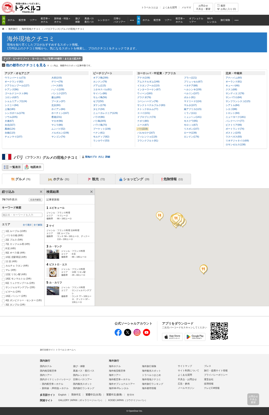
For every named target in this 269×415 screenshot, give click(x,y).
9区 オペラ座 (15, 252)
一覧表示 (15, 167)
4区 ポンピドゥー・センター (24, 300)
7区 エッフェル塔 (18, 244)
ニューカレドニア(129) (105, 113)
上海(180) (10, 109)
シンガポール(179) (15, 113)
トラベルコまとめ (151, 375)
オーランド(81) (234, 81)
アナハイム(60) (234, 77)
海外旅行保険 (149, 366)
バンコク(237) (59, 93)
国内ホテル (46, 366)
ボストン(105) (233, 132)
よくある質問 (170, 7)
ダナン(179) (99, 105)
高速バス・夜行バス (83, 370)
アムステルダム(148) (148, 81)
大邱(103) (56, 77)
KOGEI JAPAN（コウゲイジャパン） (127, 400)
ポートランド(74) (235, 128)
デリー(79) (57, 81)
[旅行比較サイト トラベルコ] (3, 29)
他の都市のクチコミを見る (49, 65)
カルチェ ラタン (17, 265)
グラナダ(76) (144, 97)
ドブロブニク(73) (146, 117)
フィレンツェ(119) (147, 136)
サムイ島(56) (100, 97)
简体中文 (76, 394)
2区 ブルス (14, 239)
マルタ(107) (190, 105)
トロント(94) (232, 113)
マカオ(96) (57, 121)
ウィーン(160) (144, 93)
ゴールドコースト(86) (16, 93)
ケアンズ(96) (12, 89)
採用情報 (208, 383)
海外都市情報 (149, 388)
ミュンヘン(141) (192, 117)
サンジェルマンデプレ (20, 287)
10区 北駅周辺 (16, 257)
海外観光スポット (151, 370)
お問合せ (203, 7)
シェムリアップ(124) (16, 101)
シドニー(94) (12, 105)
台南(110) (10, 132)
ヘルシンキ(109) (192, 89)
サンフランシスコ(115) (238, 101)
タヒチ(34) (99, 109)
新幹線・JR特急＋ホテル (55, 388)
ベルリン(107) (191, 93)
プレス (207, 366)
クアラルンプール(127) (17, 85)
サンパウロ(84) (234, 97)
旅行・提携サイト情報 (216, 370)
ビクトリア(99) (234, 125)
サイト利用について (188, 370)
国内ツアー (46, 375)
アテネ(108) (143, 77)
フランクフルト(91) (147, 140)
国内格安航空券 (48, 370)
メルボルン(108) (60, 132)
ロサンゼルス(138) (236, 144)
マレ (11, 270)
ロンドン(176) (191, 136)
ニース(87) (143, 125)
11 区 (11, 261)
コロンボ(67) (12, 97)
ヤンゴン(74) (58, 136)
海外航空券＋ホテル (119, 379)
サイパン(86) (100, 93)
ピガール (13, 291)
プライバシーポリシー (216, 375)
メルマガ (186, 7)
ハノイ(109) (57, 89)
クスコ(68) (231, 89)
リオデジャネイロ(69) (237, 140)
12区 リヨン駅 (16, 274)
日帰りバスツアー (82, 379)
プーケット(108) (102, 128)
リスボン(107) (191, 128)
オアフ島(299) (100, 77)
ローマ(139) (190, 132)
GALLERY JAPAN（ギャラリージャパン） (80, 400)
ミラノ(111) (190, 113)
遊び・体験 (79, 366)
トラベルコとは (149, 7)
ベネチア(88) (191, 85)
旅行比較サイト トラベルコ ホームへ (58, 350)
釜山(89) (55, 97)
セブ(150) (98, 101)
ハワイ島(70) (100, 125)
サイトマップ (185, 366)
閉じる (40, 191)
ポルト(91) (189, 97)
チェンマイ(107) (13, 136)
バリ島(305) (99, 121)
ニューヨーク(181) (236, 117)
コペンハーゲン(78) (147, 101)
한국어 (130, 394)
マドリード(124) (192, 101)
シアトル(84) (232, 105)
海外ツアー (115, 375)
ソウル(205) (11, 117)
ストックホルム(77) (147, 109)
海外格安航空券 (117, 370)
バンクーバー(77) (235, 121)
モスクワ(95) (191, 121)
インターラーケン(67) (148, 89)
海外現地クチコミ (31, 38)
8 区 (11, 248)
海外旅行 (114, 360)
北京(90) (55, 105)
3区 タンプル (15, 304)
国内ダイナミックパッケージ (55, 379)
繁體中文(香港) (114, 394)
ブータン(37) (58, 101)
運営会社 (208, 379)
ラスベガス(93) (234, 136)
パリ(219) (142, 128)
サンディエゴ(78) (235, 93)
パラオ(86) (99, 117)
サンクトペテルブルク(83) (151, 105)
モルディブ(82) (101, 136)
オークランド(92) (14, 81)
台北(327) (10, 125)
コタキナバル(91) (102, 89)
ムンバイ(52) (58, 128)
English (62, 394)
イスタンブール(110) (148, 85)
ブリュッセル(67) (193, 81)
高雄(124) (10, 128)
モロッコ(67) (191, 125)
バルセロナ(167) (146, 132)
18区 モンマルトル (18, 278)
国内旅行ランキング (83, 388)
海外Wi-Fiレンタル (119, 388)
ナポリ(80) (143, 121)
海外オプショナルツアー (122, 384)
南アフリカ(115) (192, 109)
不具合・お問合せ (187, 379)
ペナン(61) (99, 132)
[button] (176, 219)
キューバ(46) (232, 85)
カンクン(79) (100, 81)
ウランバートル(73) (15, 77)
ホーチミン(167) (60, 113)
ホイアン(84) (58, 109)
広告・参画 (184, 383)
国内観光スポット (82, 384)
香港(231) (56, 117)
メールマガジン (186, 388)
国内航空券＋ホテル (52, 384)
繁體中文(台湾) (93, 394)
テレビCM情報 (212, 388)
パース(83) (57, 85)
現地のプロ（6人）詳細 (97, 156)
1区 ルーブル (16, 231)
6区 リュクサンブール (20, 283)
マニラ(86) (57, 125)
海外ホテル (115, 366)
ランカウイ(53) (101, 140)
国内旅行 (45, 360)
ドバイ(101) (143, 113)
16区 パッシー (16, 296)
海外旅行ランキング (152, 384)
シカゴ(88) (231, 109)
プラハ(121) (190, 77)
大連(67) (9, 121)
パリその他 (14, 235)
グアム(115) (99, 85)
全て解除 (38, 225)
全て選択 (27, 225)
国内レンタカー (81, 375)
